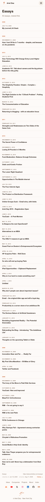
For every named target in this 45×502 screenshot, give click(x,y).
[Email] (38, 487)
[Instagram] (22, 487)
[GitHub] (33, 487)
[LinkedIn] (28, 487)
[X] (17, 487)
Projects (24, 482)
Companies (16, 482)
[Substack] (6, 487)
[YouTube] (11, 487)
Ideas (8, 482)
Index (37, 482)
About (31, 482)
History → (40, 477)
